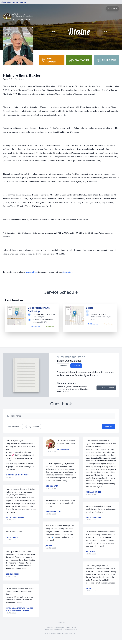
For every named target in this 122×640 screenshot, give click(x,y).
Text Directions (35, 327)
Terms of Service (67, 629)
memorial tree (32, 271)
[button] (16, 313)
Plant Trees (50, 327)
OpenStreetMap (63, 633)
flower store (67, 271)
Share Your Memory (106, 388)
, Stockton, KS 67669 (40, 322)
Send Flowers (108, 324)
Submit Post (108, 426)
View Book (63, 365)
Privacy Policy (54, 629)
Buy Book (76, 365)
